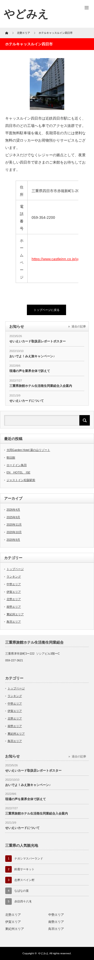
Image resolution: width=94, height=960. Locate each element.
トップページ (15, 569)
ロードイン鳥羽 (17, 465)
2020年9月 (13, 539)
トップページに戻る (47, 309)
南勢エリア (14, 606)
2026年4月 (13, 509)
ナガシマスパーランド (28, 858)
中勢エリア (14, 584)
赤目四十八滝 (23, 901)
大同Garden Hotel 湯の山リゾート (28, 449)
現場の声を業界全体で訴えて (29, 371)
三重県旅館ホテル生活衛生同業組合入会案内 (40, 386)
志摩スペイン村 (24, 879)
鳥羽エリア (14, 621)
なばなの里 (21, 890)
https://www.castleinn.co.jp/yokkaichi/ (62, 259)
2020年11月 (14, 524)
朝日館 (11, 457)
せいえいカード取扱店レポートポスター (37, 341)
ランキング (14, 576)
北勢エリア (14, 599)
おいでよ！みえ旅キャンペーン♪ (32, 356)
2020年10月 (14, 532)
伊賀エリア (14, 591)
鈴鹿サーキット (24, 869)
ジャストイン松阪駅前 (21, 480)
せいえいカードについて (26, 401)
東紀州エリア (15, 614)
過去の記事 (79, 326)
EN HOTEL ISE (18, 472)
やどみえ (26, 14)
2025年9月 (13, 517)
